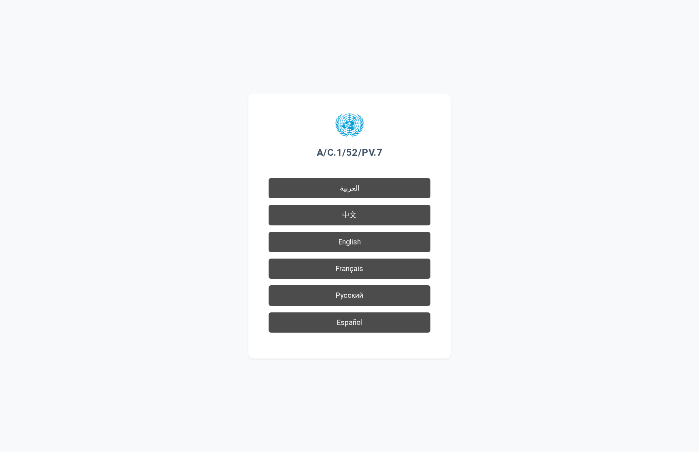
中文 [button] (349, 215)
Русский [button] (349, 295)
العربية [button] (350, 188)
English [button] (350, 242)
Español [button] (349, 322)
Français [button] (349, 269)
